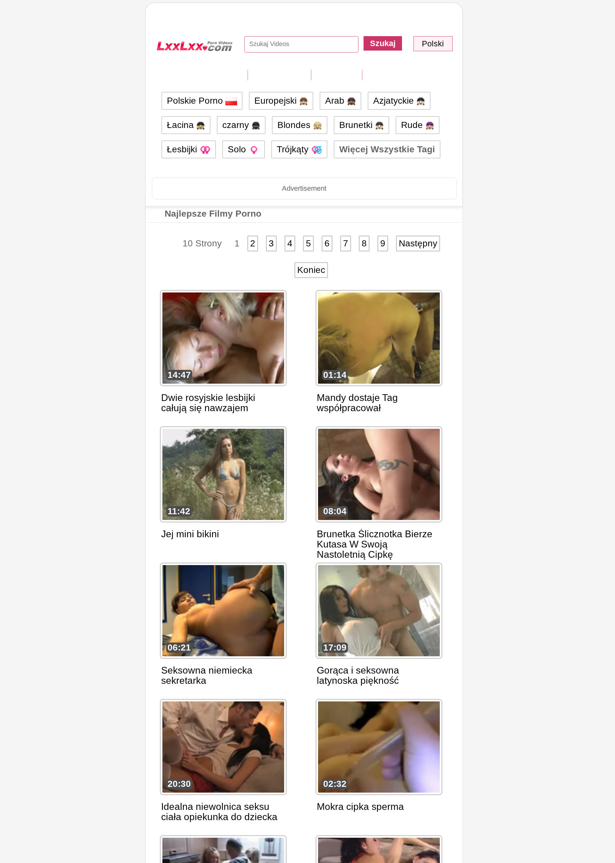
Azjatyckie (394, 101)
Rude (413, 125)
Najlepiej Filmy (393, 74)
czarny (236, 125)
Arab (336, 101)
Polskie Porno (196, 101)
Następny (418, 243)
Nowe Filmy (336, 74)
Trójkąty (294, 149)
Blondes (295, 125)
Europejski (276, 101)
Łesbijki (183, 149)
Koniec (311, 270)
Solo (238, 149)
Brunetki (357, 125)
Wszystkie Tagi (279, 74)
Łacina (181, 125)
